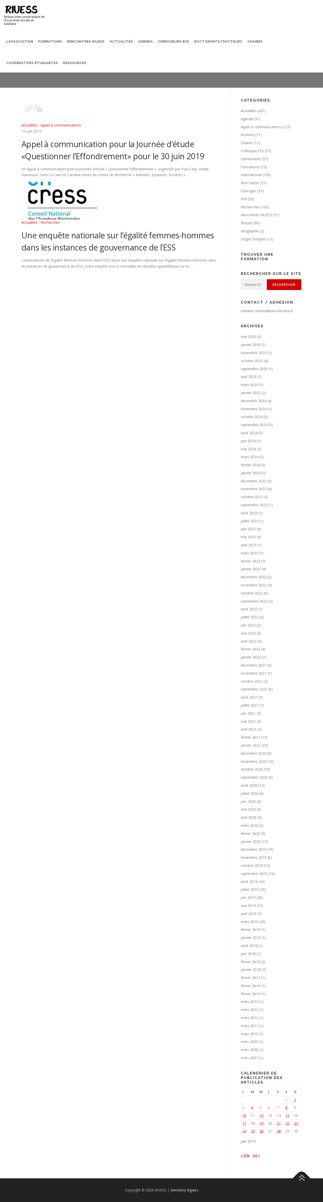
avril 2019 (248, 913)
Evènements (251, 158)
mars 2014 (249, 1001)
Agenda (145, 41)
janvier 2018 (251, 969)
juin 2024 (248, 440)
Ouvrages (248, 190)
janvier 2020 (251, 841)
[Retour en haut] (302, 1178)
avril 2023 (248, 545)
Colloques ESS (252, 150)
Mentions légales (184, 1190)
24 (244, 1131)
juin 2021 (248, 713)
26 (261, 1131)
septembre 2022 (254, 601)
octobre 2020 (252, 769)
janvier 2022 (251, 657)
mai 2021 (248, 721)
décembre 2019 (253, 849)
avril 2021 (248, 729)
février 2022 (250, 649)
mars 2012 (249, 1017)
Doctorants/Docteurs (218, 41)
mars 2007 (249, 1057)
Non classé (250, 182)
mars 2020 (249, 825)
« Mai (245, 1155)
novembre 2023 (253, 488)
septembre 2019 (254, 873)
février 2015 (250, 993)
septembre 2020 (254, 777)
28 (279, 1131)
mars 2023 (249, 553)
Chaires (255, 41)
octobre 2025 (252, 360)
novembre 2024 (253, 408)
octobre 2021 (252, 681)
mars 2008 (249, 1049)
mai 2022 (248, 633)
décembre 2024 (253, 400)
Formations (50, 41)
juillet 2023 (249, 521)
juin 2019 (248, 897)
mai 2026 (248, 336)
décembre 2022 (253, 577)
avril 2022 (248, 641)
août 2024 (249, 432)
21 (279, 1123)
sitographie (250, 231)
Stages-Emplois (253, 239)
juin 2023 (248, 528)
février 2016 (250, 985)
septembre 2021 (254, 689)
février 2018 (250, 961)
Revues (247, 222)
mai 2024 (248, 449)
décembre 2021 (253, 665)
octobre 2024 (252, 416)
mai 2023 (248, 536)
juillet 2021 (249, 705)
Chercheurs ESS (173, 41)
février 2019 (250, 929)
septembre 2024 (254, 424)
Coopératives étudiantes (32, 63)
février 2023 (250, 561)
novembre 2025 (253, 352)
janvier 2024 (251, 472)
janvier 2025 (251, 392)
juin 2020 (248, 801)
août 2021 (249, 697)
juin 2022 (248, 625)
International (251, 174)
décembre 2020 (253, 753)
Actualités (121, 41)
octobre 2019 (252, 865)
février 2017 (250, 977)
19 (261, 1123)
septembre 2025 (254, 368)
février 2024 (250, 464)
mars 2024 (249, 456)
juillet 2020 (249, 793)
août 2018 (249, 945)
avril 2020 (248, 817)
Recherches (50, 222)
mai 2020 (248, 809)
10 (244, 1115)
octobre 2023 (252, 496)
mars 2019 (249, 921)
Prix (244, 199)
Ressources (75, 63)
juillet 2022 (249, 617)
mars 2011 (249, 1025)
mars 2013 (249, 1009)
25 (253, 1131)
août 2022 (249, 609)
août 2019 (249, 881)
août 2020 (249, 785)
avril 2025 (248, 376)
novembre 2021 (253, 673)
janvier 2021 (251, 745)
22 (287, 1123)
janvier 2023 (251, 568)
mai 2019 (248, 905)
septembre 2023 (254, 504)
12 (261, 1115)
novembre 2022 (253, 585)
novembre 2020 (253, 761)
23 (296, 1123)
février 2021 (250, 737)
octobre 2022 (252, 593)
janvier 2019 (251, 937)
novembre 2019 (253, 857)
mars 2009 (249, 1041)
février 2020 (250, 833)
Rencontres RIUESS (86, 41)
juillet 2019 (249, 889)
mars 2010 (249, 1033)
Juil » (256, 1155)
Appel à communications (61, 125)
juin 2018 (248, 953)
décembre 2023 (253, 481)
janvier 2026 (251, 344)
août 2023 (249, 513)
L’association (19, 41)
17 (244, 1123)
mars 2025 (249, 384)
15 (287, 1115)
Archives (247, 134)
